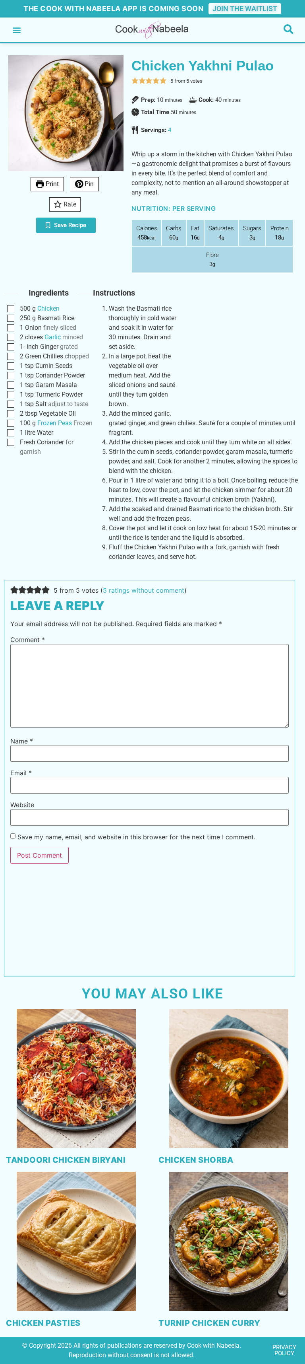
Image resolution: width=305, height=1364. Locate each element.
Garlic (52, 337)
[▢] (12, 309)
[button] (16, 30)
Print (51, 184)
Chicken (48, 308)
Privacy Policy (284, 1350)
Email (21, 773)
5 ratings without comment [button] (143, 590)
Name (21, 741)
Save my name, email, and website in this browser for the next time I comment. (136, 837)
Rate (69, 204)
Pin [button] (88, 184)
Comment (27, 639)
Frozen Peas (54, 423)
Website (22, 805)
